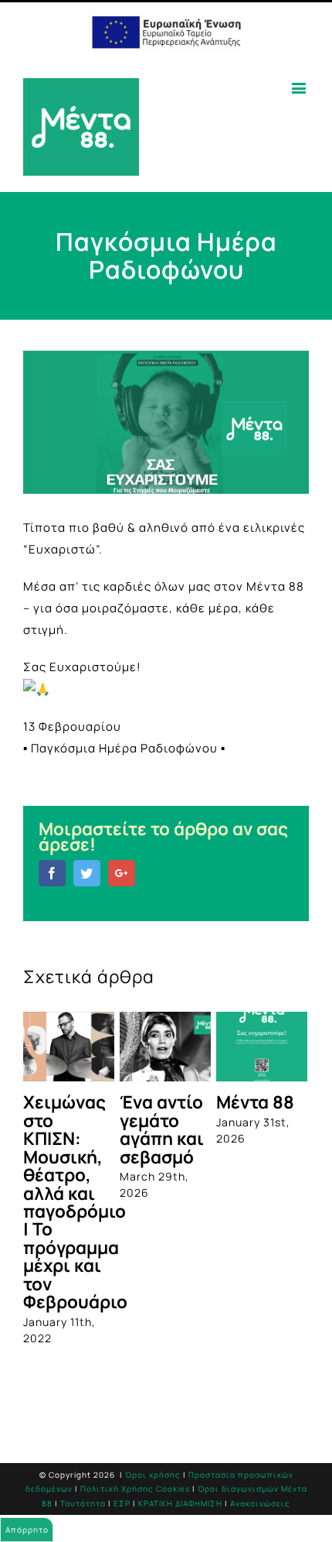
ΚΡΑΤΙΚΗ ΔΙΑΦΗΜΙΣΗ (180, 1503)
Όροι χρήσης (153, 1474)
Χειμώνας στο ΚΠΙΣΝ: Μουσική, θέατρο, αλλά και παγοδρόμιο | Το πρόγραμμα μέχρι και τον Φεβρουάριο (75, 1202)
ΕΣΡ (121, 1503)
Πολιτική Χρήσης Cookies (135, 1488)
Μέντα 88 (255, 1102)
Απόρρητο (27, 1529)
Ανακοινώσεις (260, 1503)
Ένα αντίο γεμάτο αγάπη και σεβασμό (162, 1129)
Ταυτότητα (83, 1503)
